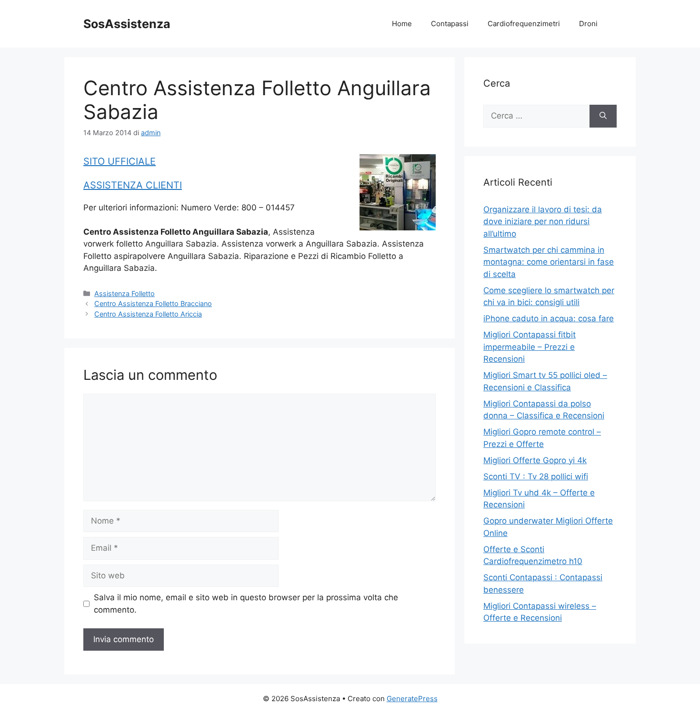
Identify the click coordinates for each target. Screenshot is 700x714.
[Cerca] (603, 116)
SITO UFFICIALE (119, 161)
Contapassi (450, 23)
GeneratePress (412, 698)
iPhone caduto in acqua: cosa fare (548, 318)
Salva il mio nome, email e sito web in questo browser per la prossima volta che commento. (246, 604)
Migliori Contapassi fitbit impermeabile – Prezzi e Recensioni (529, 347)
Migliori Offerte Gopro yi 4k (535, 460)
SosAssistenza (126, 24)
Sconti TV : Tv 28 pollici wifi (535, 476)
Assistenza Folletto (124, 293)
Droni (588, 23)
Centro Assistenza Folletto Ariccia (148, 314)
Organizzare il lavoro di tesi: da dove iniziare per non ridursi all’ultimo (542, 221)
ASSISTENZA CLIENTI (132, 185)
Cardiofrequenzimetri (524, 23)
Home (402, 23)
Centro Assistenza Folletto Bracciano (153, 303)
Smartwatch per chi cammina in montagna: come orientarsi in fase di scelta (548, 262)
